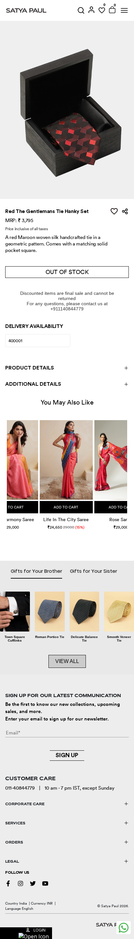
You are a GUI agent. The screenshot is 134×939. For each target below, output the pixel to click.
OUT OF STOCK (67, 272)
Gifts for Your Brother (36, 571)
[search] (81, 10)
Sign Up (67, 755)
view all (67, 661)
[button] (8, 468)
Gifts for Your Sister (93, 571)
